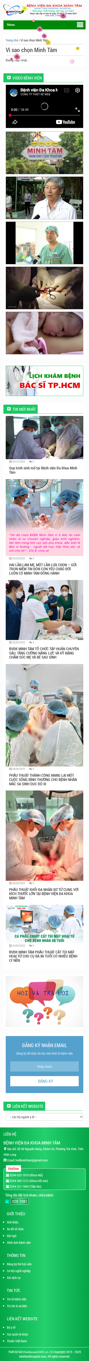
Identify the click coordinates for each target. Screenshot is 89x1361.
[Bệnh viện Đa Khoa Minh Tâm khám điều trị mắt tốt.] (44, 152)
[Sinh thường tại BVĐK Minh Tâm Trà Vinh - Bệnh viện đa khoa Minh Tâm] (44, 333)
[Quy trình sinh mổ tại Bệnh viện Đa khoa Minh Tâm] (44, 437)
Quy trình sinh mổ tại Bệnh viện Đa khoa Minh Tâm (43, 470)
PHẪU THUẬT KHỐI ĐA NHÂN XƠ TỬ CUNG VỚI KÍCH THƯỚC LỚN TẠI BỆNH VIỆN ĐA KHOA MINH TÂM (44, 893)
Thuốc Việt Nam (17, 1341)
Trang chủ (12, 40)
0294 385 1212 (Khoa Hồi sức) (28, 1181)
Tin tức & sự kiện (17, 1306)
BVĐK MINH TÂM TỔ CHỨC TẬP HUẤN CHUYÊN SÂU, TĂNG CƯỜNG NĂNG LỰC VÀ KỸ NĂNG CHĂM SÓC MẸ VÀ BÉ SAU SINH (44, 653)
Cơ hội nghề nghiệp (19, 1271)
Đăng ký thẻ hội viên (19, 1264)
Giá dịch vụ (14, 1277)
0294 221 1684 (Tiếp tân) (25, 1186)
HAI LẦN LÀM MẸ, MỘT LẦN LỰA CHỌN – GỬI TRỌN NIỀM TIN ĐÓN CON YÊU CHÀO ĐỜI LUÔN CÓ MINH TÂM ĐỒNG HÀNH (42, 569)
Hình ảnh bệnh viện (19, 1242)
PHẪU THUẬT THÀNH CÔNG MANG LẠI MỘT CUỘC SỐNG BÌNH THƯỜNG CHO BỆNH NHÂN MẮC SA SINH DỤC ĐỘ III (43, 779)
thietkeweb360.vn (35, 1352)
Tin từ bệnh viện (16, 1299)
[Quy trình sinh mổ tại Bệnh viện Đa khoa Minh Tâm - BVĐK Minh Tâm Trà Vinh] (44, 288)
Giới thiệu (12, 1222)
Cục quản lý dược (17, 1334)
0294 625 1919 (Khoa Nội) (26, 1175)
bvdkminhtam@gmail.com (32, 1160)
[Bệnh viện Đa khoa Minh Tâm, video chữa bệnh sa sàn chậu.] (44, 243)
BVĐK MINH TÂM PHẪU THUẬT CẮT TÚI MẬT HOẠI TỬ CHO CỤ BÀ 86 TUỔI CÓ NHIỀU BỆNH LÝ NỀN (43, 956)
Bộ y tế (11, 1327)
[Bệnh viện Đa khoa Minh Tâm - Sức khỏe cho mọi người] (44, 198)
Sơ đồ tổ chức (15, 1229)
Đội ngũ (11, 1236)
